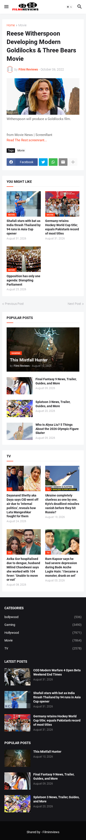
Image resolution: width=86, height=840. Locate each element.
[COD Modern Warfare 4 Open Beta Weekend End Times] (17, 676)
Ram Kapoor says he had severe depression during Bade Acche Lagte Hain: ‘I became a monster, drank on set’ (61, 567)
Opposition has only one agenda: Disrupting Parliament (23, 280)
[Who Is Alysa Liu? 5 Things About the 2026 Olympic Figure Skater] (20, 431)
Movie (22, 25)
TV (43, 648)
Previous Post (14, 303)
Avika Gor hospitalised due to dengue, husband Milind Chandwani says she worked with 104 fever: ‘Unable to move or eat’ (23, 569)
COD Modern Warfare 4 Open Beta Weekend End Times (57, 672)
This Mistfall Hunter (47, 751)
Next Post (74, 303)
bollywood (43, 617)
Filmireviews (51, 832)
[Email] (63, 162)
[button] (6, 7)
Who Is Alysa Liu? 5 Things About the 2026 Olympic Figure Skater (57, 429)
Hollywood (43, 632)
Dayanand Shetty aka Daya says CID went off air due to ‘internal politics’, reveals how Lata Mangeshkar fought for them (22, 506)
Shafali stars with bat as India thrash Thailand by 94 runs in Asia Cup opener (24, 227)
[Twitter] (43, 162)
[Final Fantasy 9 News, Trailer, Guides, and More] (20, 385)
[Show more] (73, 162)
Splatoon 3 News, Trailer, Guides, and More (53, 404)
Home (11, 25)
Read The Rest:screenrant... (27, 140)
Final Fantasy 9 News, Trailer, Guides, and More (56, 381)
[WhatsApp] (53, 162)
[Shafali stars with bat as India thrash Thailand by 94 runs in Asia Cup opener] (17, 699)
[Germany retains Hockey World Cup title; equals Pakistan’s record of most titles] (17, 722)
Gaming (43, 624)
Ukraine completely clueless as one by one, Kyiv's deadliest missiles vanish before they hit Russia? (62, 504)
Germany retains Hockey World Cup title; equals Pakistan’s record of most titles (62, 227)
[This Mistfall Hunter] (17, 758)
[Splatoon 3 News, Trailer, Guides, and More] (20, 408)
